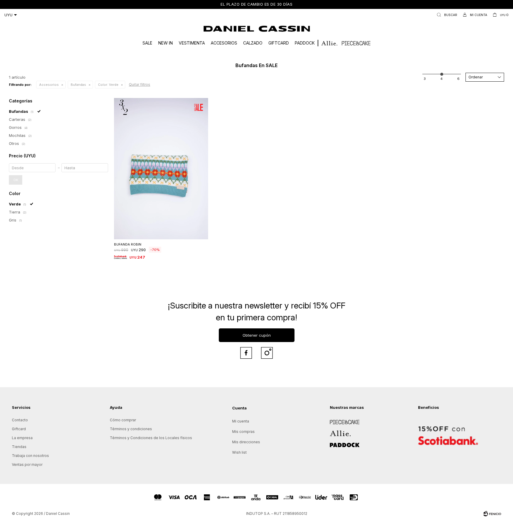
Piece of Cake (342, 420)
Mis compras (243, 431)
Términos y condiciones (131, 429)
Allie (333, 431)
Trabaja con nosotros (30, 455)
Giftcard (278, 42)
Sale (147, 42)
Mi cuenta (240, 421)
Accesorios (224, 42)
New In (165, 42)
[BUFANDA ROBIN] (161, 168)
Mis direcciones (246, 442)
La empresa (22, 438)
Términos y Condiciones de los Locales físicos (151, 438)
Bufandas (78, 85)
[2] (441, 79)
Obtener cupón (257, 335)
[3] (458, 79)
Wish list (239, 452)
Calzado (252, 42)
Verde (108, 85)
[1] (425, 79)
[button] (446, 15)
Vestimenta (192, 42)
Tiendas (19, 446)
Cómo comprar (123, 420)
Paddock (305, 42)
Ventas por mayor (27, 464)
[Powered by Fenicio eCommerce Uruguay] (492, 513)
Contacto (20, 420)
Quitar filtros (139, 84)
